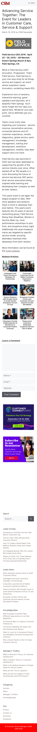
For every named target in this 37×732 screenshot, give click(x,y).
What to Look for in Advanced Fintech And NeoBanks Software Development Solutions (18, 634)
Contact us (7, 713)
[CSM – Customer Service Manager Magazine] (5, 3)
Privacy (6, 710)
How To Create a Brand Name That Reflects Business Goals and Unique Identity (17, 545)
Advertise (7, 716)
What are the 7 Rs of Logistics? (15, 671)
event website (13, 251)
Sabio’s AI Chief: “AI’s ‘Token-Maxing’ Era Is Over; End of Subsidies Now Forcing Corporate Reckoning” (17, 558)
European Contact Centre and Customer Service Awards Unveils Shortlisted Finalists (16, 599)
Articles (6, 688)
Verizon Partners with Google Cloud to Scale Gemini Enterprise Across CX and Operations (18, 591)
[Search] (31, 518)
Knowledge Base (9, 698)
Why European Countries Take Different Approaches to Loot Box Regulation (16, 616)
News (5, 691)
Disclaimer (7, 719)
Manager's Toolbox (10, 694)
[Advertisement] (18, 487)
